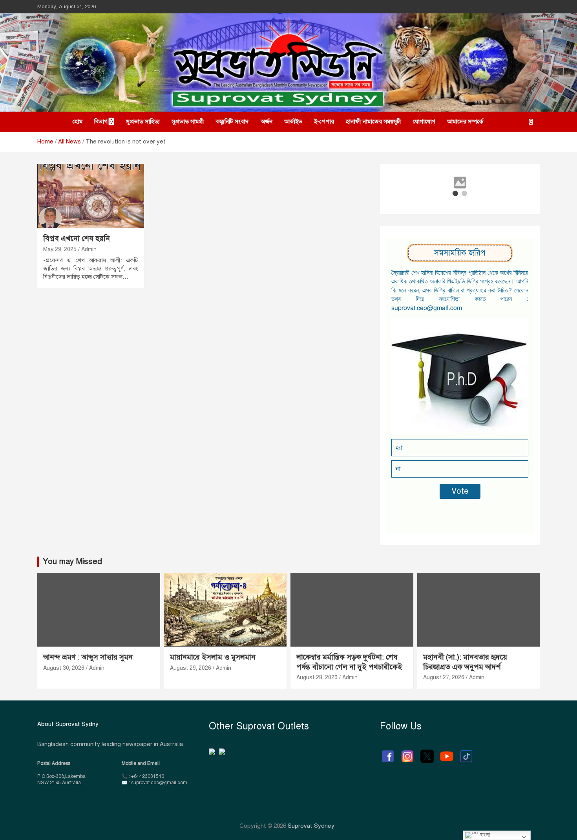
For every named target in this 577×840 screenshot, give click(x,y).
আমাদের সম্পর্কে (465, 121)
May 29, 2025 (60, 249)
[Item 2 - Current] (464, 193)
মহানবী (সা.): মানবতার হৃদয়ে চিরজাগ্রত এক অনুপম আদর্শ (465, 662)
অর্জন (266, 121)
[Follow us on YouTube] (447, 752)
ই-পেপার (324, 121)
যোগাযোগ (424, 121)
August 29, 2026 (190, 668)
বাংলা (484, 834)
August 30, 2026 (63, 668)
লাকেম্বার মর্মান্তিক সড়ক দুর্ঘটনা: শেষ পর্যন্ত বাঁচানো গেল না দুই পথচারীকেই (349, 662)
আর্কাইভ (293, 121)
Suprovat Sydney (311, 825)
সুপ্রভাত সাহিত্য (143, 121)
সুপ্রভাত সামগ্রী (188, 121)
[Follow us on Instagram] (407, 752)
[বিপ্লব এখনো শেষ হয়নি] (90, 196)
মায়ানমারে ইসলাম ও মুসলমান (213, 657)
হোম (77, 121)
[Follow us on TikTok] (466, 752)
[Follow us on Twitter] (427, 752)
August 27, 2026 (443, 677)
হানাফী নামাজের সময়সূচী (373, 121)
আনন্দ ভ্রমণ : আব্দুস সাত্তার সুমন (89, 657)
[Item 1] (455, 193)
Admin (89, 249)
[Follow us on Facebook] (388, 752)
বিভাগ (101, 121)
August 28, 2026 (317, 677)
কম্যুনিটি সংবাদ (232, 121)
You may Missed (72, 561)
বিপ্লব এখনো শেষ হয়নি (76, 238)
